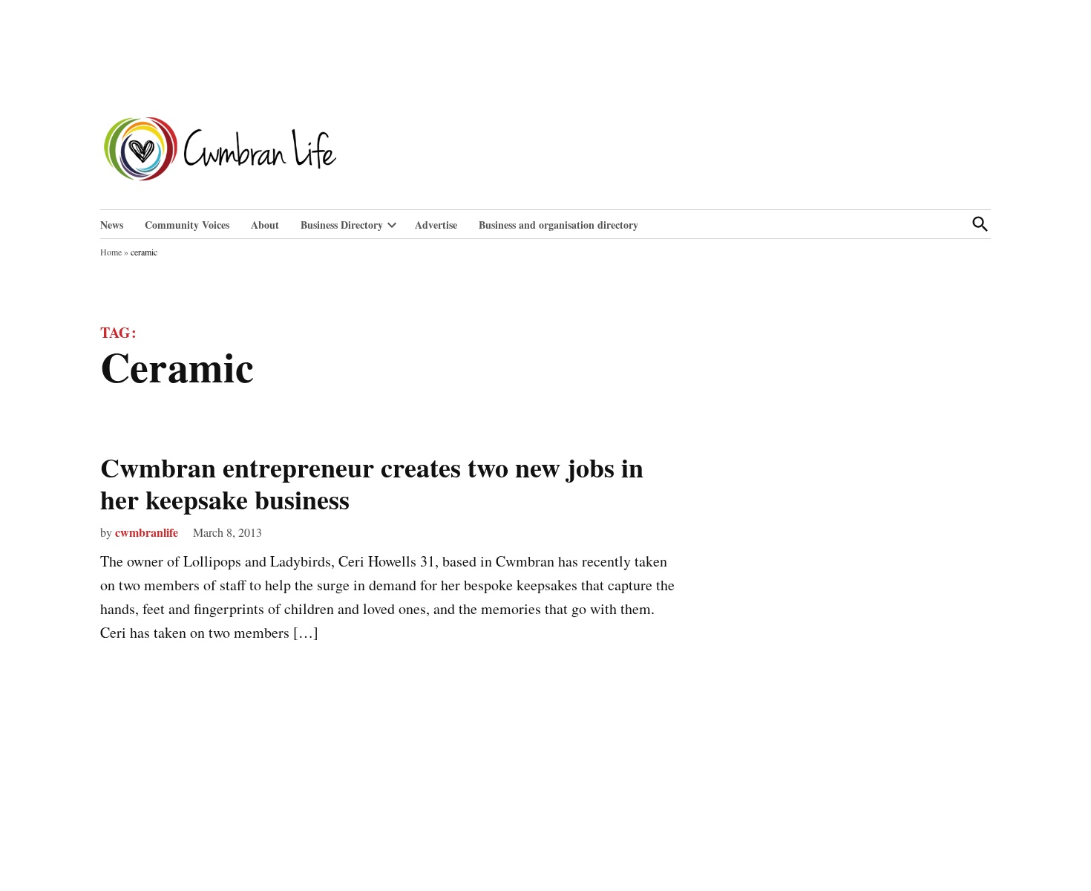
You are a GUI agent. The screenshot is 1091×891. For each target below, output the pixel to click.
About (265, 224)
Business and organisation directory (558, 224)
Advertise (436, 224)
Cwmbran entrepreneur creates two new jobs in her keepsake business (371, 483)
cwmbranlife (146, 532)
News (111, 224)
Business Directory (342, 224)
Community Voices (187, 224)
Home (111, 252)
